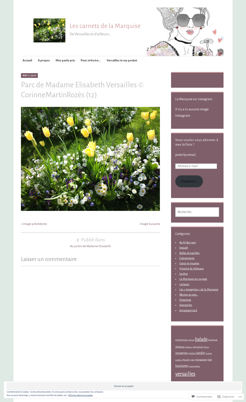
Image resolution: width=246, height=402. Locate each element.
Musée (186, 360)
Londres (178, 360)
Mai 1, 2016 (29, 75)
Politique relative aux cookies (80, 395)
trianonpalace (194, 366)
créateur (188, 347)
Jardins (183, 273)
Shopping (185, 299)
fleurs (206, 347)
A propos (44, 60)
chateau (179, 346)
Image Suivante (150, 223)
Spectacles (185, 305)
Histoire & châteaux (191, 268)
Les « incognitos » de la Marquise (198, 289)
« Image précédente (34, 223)
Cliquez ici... (189, 181)
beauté (183, 247)
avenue (191, 340)
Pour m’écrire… (91, 60)
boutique (213, 340)
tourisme (181, 366)
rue (209, 359)
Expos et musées (189, 263)
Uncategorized (188, 310)
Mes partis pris (65, 60)
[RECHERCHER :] (197, 212)
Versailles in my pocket (122, 60)
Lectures (184, 284)
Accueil (27, 60)
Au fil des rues (187, 242)
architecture (181, 340)
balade (201, 339)
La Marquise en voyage (193, 279)
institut (192, 353)
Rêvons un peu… (188, 294)
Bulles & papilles (189, 253)
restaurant (201, 359)
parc (192, 360)
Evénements (186, 258)
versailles (185, 374)
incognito (181, 353)
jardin (200, 353)
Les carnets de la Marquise (105, 25)
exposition (198, 347)
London (209, 353)
